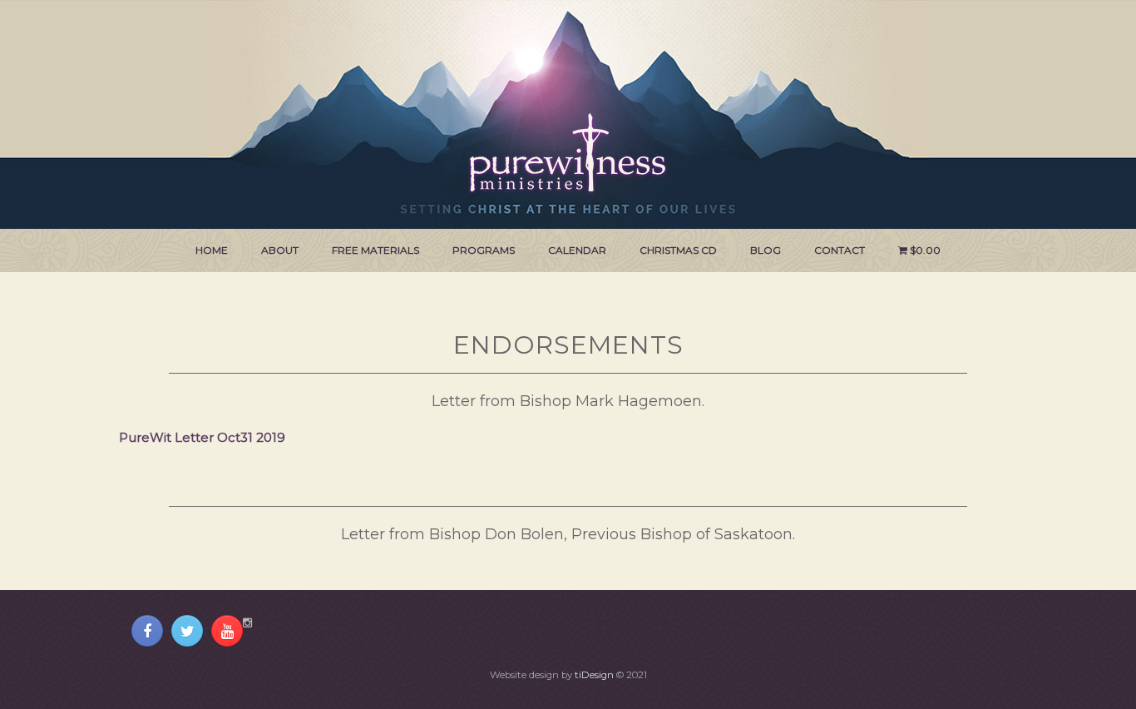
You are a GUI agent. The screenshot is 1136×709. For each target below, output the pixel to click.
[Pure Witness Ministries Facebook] (147, 631)
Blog (765, 250)
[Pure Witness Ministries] (568, 131)
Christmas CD (678, 250)
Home (211, 250)
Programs (483, 250)
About (280, 250)
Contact (839, 250)
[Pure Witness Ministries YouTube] (227, 631)
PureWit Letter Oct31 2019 (202, 437)
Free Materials (375, 250)
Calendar (577, 250)
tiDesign (594, 675)
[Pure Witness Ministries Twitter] (187, 631)
